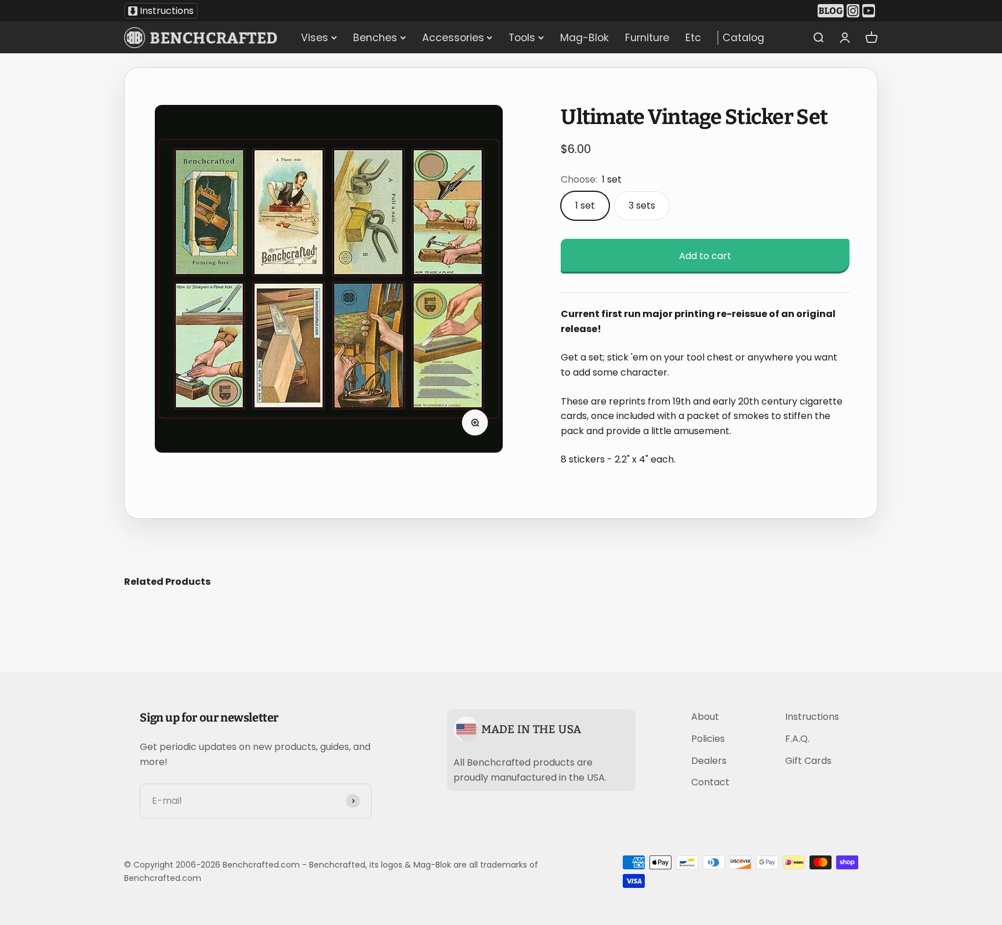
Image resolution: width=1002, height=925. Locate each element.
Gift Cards (808, 760)
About (705, 716)
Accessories (453, 38)
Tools (522, 38)
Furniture (647, 38)
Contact (710, 782)
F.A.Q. (797, 738)
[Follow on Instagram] (854, 11)
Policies (708, 738)
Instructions (167, 10)
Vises (314, 38)
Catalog (743, 38)
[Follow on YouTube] (870, 11)
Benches (375, 38)
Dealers (709, 760)
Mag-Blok (584, 38)
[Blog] (832, 11)
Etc (693, 38)
